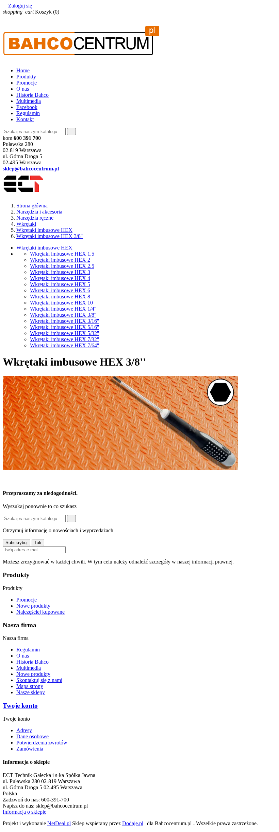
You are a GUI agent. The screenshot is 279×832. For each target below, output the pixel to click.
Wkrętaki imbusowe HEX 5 (60, 284)
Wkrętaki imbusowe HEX (44, 248)
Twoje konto (20, 705)
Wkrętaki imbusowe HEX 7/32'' (64, 339)
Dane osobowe (32, 736)
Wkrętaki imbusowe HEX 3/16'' (64, 321)
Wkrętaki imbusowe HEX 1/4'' (63, 309)
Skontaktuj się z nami (39, 680)
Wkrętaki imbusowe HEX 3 (60, 272)
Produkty (26, 76)
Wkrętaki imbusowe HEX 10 (61, 303)
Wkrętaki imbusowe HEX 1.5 (62, 254)
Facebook (26, 107)
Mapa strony (29, 686)
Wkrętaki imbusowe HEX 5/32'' (64, 333)
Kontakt (25, 119)
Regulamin (28, 113)
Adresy (24, 730)
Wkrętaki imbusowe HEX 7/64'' (64, 345)
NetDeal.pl (59, 823)
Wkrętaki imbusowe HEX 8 (60, 296)
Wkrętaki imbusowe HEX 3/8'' (63, 315)
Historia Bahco (32, 95)
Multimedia (28, 101)
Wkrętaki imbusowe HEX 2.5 (62, 266)
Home (23, 70)
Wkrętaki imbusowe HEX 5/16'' (64, 327)
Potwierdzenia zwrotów (41, 742)
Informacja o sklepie (24, 812)
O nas (22, 89)
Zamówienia (29, 749)
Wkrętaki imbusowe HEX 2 (60, 260)
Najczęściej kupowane (40, 612)
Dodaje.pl (132, 823)
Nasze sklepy (30, 692)
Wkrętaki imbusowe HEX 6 (60, 290)
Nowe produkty (33, 606)
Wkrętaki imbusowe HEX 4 (60, 278)
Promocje (26, 83)
